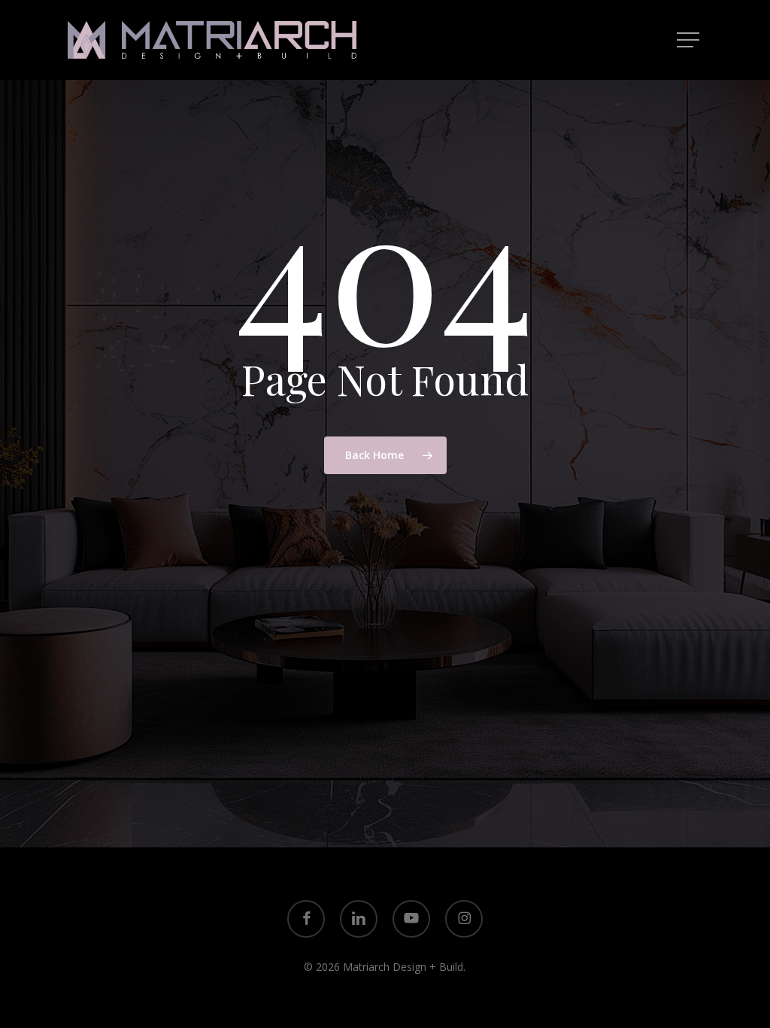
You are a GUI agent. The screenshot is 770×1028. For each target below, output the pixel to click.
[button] (689, 40)
